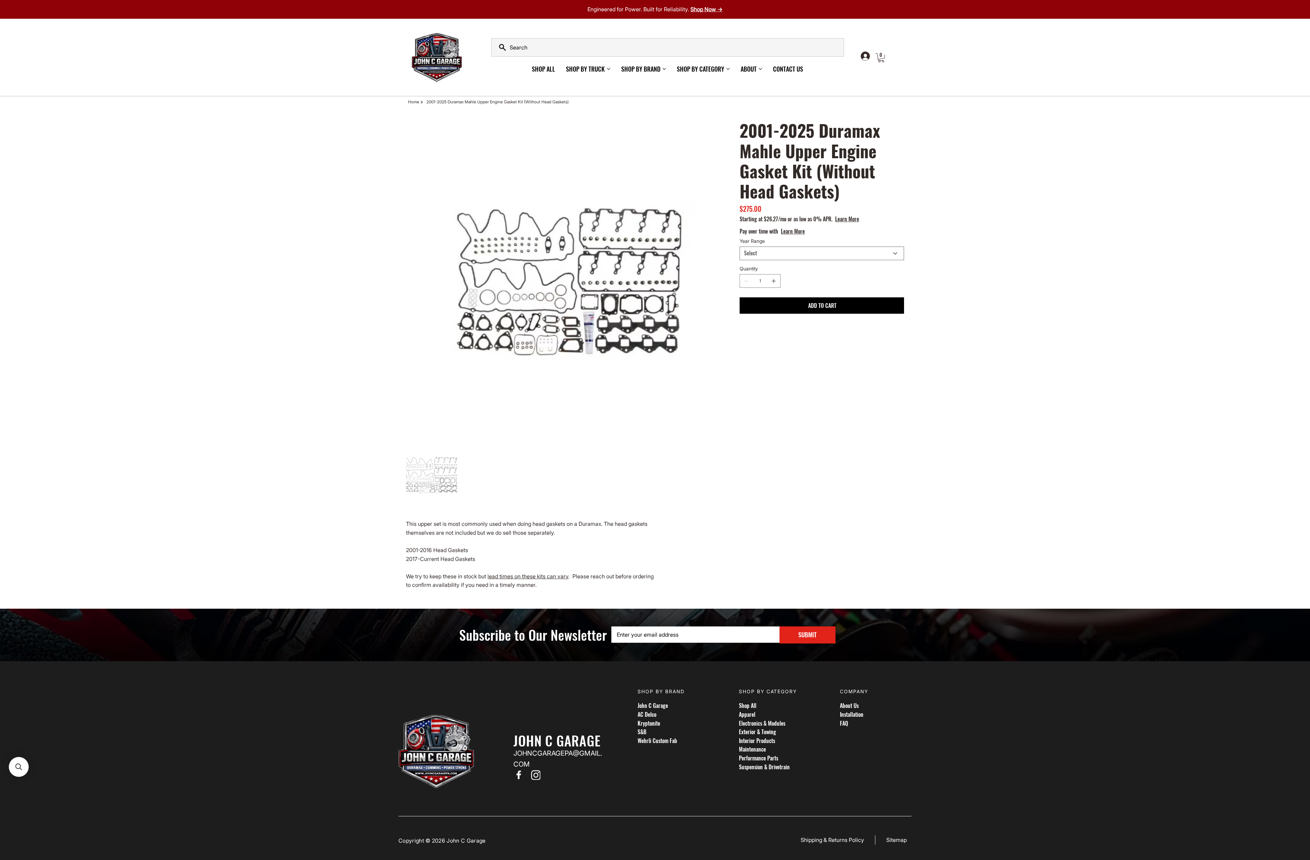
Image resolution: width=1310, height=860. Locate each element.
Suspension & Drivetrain (764, 767)
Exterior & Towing (757, 732)
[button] (881, 57)
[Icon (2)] (535, 775)
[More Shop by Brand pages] (664, 69)
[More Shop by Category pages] (728, 69)
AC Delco (647, 714)
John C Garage (653, 705)
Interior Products (757, 741)
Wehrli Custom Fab (657, 741)
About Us (849, 705)
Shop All (747, 705)
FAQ (844, 723)
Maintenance (752, 749)
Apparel (747, 714)
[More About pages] (760, 69)
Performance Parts (758, 758)
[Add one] (774, 281)
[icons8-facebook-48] (518, 775)
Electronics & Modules (762, 723)
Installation (851, 714)
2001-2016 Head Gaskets (437, 550)
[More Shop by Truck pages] (608, 69)
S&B (642, 732)
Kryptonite (649, 723)
